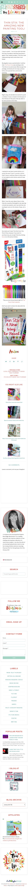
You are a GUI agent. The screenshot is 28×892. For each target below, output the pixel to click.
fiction (14, 694)
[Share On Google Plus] (14, 361)
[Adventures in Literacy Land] (14, 790)
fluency (14, 697)
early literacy (14, 690)
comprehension (14, 687)
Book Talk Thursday (14, 672)
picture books (14, 715)
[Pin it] (18, 361)
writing (14, 722)
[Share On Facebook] (10, 361)
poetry (14, 718)
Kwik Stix (14, 31)
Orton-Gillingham (14, 676)
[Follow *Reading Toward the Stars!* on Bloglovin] (14, 609)
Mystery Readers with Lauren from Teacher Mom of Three (16, 737)
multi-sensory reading (14, 708)
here (3, 237)
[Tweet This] (6, 361)
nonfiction (14, 711)
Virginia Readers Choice (14, 680)
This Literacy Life (11, 884)
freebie (14, 701)
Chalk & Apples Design (19, 885)
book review (14, 683)
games (14, 704)
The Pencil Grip (8, 65)
